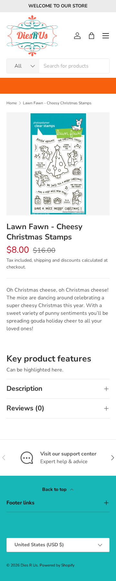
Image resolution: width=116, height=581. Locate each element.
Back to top (55, 489)
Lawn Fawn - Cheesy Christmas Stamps (57, 103)
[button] (91, 36)
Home (11, 103)
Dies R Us (29, 565)
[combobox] (58, 66)
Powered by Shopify (57, 565)
